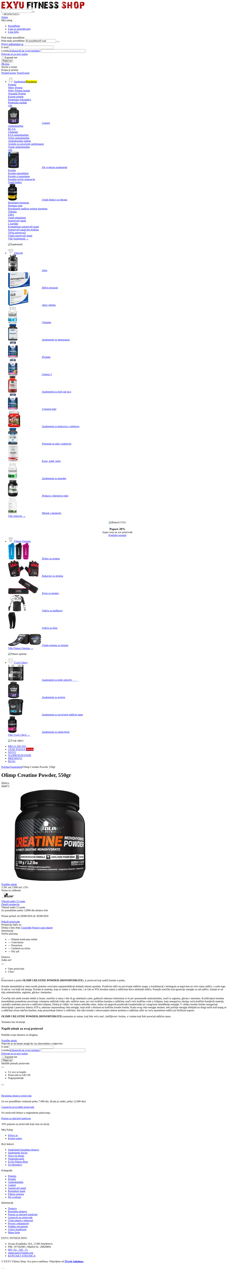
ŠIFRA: (5, 783)
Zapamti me (11, 57)
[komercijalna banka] (1, 1267)
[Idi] (58, 41)
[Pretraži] (33, 11)
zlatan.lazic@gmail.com (20, 1252)
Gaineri (12, 1185)
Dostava (12, 1208)
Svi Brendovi (15, 1164)
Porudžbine (14, 26)
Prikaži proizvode (10, 921)
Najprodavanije (16, 1158)
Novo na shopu (16, 1155)
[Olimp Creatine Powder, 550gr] (48, 882)
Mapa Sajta (14, 1232)
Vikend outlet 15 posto (13, 901)
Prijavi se (6, 44)
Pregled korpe (8, 73)
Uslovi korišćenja (17, 1229)
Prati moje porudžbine (13, 40)
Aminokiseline (15, 1182)
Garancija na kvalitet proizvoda (17, 1107)
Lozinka (5, 50)
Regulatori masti (16, 1191)
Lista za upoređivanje (19, 29)
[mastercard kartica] (4, 1267)
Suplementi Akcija (17, 1152)
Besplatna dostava (17, 1211)
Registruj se (17, 44)
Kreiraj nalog (15, 1138)
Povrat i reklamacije (18, 1223)
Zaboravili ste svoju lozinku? (25, 50)
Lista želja (13, 32)
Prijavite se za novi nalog (14, 54)
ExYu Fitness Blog (18, 1161)
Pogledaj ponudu (117, 535)
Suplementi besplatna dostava (23, 1149)
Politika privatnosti (18, 1226)
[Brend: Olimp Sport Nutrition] (8, 898)
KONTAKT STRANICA (22, 1255)
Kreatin (12, 1179)
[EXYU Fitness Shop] (42, 7)
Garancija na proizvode (20, 1217)
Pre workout (14, 1197)
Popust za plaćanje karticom (16, 1118)
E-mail (4, 47)
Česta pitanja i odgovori (20, 1220)
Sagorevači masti (17, 1188)
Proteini (12, 1176)
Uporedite (26, 927)
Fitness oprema (16, 1194)
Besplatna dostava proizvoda (16, 1095)
